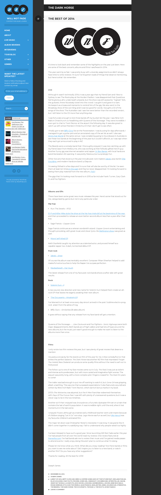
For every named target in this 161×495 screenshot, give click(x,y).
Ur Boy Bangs (101, 151)
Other (7, 59)
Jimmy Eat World (55, 136)
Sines (104, 485)
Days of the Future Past (102, 479)
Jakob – (56, 256)
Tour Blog (10, 55)
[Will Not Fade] (16, 9)
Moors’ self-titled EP (59, 239)
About (7, 35)
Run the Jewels (73, 485)
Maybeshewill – (62, 268)
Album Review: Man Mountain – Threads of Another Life (19, 134)
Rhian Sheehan (56, 485)
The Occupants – (64, 297)
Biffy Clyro (68, 131)
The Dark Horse (66, 487)
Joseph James (56, 476)
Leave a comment (58, 489)
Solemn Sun (111, 485)
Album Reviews (12, 45)
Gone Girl (84, 481)
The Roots (99, 487)
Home (7, 30)
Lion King (88, 483)
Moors (107, 483)
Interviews (10, 50)
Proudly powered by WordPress (16, 179)
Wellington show (106, 231)
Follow (9, 98)
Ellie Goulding (57, 481)
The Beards (55, 487)
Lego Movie (79, 483)
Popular (16, 118)
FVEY (92, 172)
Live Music (9, 40)
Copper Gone (86, 479)
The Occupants (80, 487)
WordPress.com (22, 181)
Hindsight (92, 481)
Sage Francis (86, 485)
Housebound (102, 481)
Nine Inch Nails (117, 483)
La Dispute (69, 483)
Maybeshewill (98, 483)
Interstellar (114, 481)
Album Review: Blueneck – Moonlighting (17, 142)
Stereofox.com (54, 438)
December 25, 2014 (58, 474)
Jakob (108, 159)
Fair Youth (68, 481)
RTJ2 (65, 485)
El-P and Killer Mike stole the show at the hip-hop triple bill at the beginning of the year (86, 213)
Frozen (76, 481)
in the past (73, 169)
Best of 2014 (57, 479)
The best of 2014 (61, 18)
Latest (8, 118)
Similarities (96, 485)
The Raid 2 (91, 487)
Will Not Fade (16, 18)
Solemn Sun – (57, 285)
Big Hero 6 (76, 479)
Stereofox (121, 485)
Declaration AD (119, 479)
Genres (8, 64)
